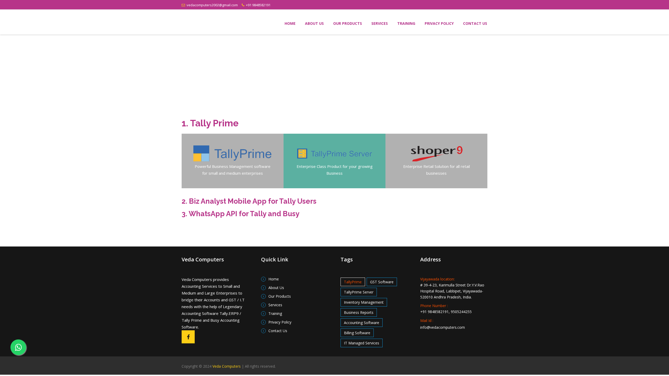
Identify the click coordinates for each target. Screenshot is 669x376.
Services (379, 23)
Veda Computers (226, 366)
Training (406, 23)
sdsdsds (220, 22)
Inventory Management (364, 302)
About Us (314, 23)
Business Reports (358, 312)
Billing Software (357, 332)
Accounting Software (361, 322)
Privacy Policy (439, 23)
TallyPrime (353, 281)
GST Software (382, 281)
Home (290, 23)
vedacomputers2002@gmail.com (211, 5)
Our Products (347, 23)
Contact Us (475, 23)
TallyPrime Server (358, 292)
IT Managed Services (361, 342)
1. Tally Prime (210, 123)
